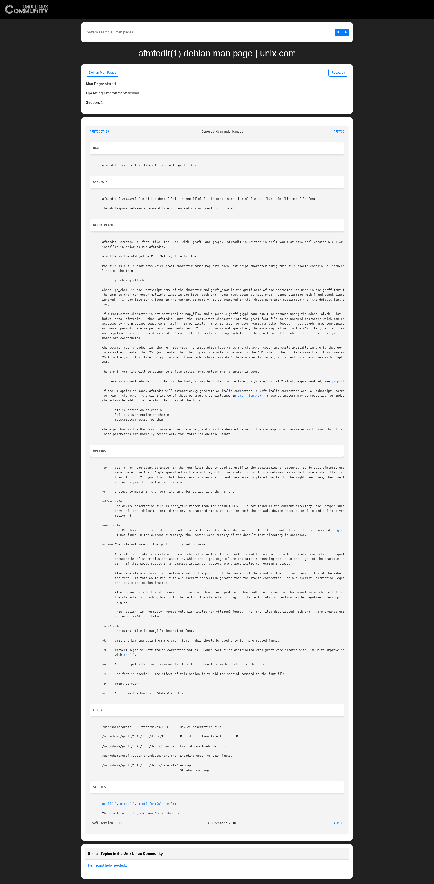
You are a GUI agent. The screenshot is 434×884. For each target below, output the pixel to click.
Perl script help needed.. (107, 865)
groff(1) (109, 803)
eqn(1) (129, 654)
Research (338, 72)
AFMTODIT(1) (99, 131)
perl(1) (171, 803)
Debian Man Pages (102, 72)
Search (342, 32)
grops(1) (339, 381)
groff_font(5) (249, 395)
